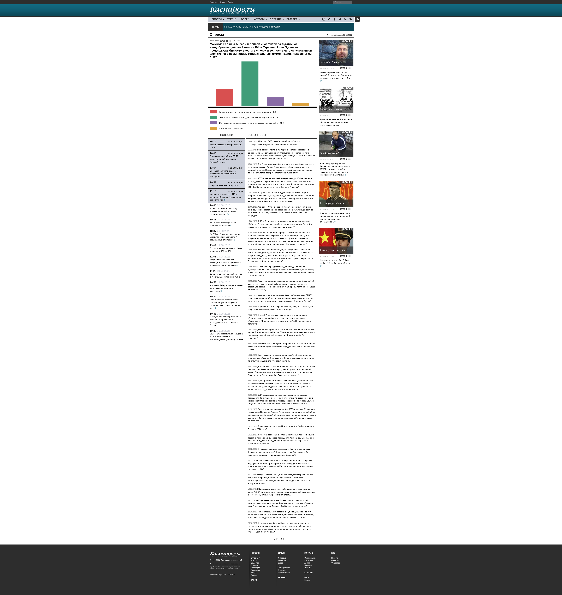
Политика (335, 560)
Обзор (280, 563)
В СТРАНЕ (275, 19)
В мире (254, 573)
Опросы (338, 35)
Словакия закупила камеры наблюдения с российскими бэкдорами (223, 174)
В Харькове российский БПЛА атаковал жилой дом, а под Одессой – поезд (224, 159)
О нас (222, 2)
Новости (334, 558)
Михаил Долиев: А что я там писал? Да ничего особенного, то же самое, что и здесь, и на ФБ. (336, 75)
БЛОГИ (245, 19)
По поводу (282, 570)
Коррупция (255, 568)
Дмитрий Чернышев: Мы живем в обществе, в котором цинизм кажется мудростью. (336, 122)
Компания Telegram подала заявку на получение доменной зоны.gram (226, 288)
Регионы (254, 565)
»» (290, 539)
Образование (310, 558)
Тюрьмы (307, 568)
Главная (213, 2)
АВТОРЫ (259, 19)
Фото (306, 578)
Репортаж (282, 560)
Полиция (308, 565)
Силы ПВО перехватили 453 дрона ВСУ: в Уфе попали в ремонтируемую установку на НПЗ (226, 337)
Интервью (282, 558)
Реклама (231, 575)
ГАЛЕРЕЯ (292, 19)
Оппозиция (255, 558)
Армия (307, 563)
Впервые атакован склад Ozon (224, 185)
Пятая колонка (284, 573)
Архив (230, 2)
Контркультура (284, 568)
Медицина (308, 560)
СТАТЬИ (231, 19)
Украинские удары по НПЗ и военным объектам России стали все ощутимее (225, 197)
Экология (254, 575)
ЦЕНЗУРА (247, 27)
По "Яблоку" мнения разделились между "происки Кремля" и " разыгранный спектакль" (226, 237)
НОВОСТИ (216, 19)
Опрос (280, 565)
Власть (254, 560)
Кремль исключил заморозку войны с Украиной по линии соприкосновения (223, 211)
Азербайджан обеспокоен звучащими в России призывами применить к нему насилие (225, 262)
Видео (307, 580)
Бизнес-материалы (218, 575)
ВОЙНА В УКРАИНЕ (232, 27)
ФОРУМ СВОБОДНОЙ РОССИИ (266, 27)
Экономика (255, 570)
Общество (255, 563)
